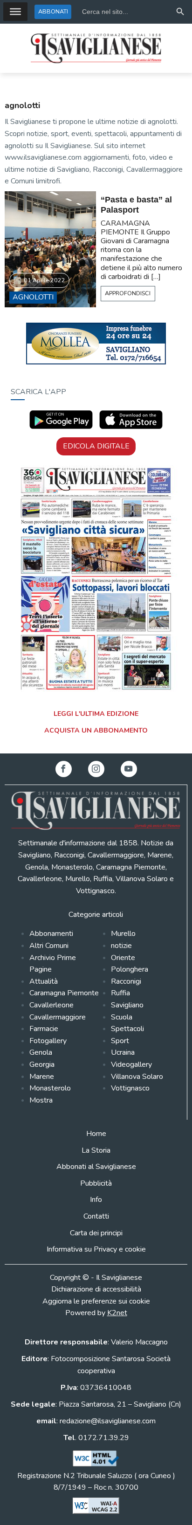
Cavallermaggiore (57, 1017)
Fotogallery (48, 1041)
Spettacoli (127, 1029)
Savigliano (127, 1005)
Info (96, 1199)
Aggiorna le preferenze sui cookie (96, 1301)
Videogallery (131, 1064)
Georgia (42, 1064)
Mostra (41, 1100)
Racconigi (126, 981)
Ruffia (120, 993)
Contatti (96, 1216)
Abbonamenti (51, 933)
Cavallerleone (51, 1005)
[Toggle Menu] (15, 11)
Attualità (43, 981)
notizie (121, 946)
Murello (123, 933)
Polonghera (129, 969)
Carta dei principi (96, 1233)
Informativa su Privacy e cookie (96, 1249)
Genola (40, 1052)
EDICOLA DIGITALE (96, 446)
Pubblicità (96, 1183)
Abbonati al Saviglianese (96, 1167)
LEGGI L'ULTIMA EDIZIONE (96, 713)
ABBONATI (53, 11)
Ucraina (123, 1052)
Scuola (121, 1017)
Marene (41, 1076)
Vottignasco (130, 1088)
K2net (117, 1313)
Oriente (123, 958)
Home (96, 1134)
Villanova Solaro (137, 1076)
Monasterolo (50, 1088)
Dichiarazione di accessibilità (96, 1289)
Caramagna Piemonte (64, 993)
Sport (120, 1041)
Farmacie (43, 1029)
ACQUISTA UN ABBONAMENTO (96, 730)
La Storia (96, 1150)
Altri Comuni (49, 946)
